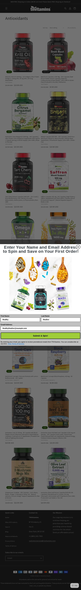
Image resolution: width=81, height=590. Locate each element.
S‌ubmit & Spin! (40, 336)
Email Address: (7, 325)
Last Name (45, 316)
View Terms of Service (16, 344)
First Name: (5, 316)
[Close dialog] (78, 247)
